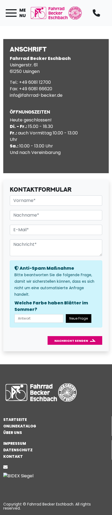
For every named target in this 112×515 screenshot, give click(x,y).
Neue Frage (78, 318)
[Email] (6, 467)
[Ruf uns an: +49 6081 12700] (97, 13)
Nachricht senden (71, 341)
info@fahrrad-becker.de (36, 95)
